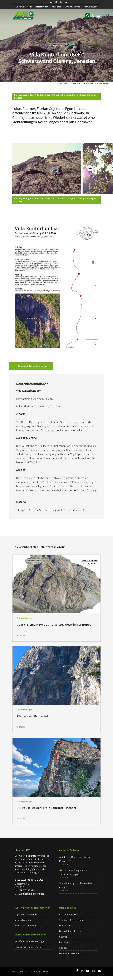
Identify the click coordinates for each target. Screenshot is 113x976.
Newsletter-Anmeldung (26, 925)
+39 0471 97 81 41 (27, 890)
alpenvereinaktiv (90, 7)
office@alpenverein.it (32, 893)
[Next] (90, 168)
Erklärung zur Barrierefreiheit (29, 946)
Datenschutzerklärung (70, 953)
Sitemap (63, 936)
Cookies (63, 947)
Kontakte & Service (72, 7)
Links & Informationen (70, 931)
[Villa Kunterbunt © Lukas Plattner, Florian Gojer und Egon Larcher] (46, 168)
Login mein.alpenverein (26, 914)
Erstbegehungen (56, 45)
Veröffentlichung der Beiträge (29, 941)
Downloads (56, 7)
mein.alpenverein (25, 7)
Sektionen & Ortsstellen (71, 920)
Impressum (64, 942)
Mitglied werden (41, 7)
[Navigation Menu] (98, 15)
